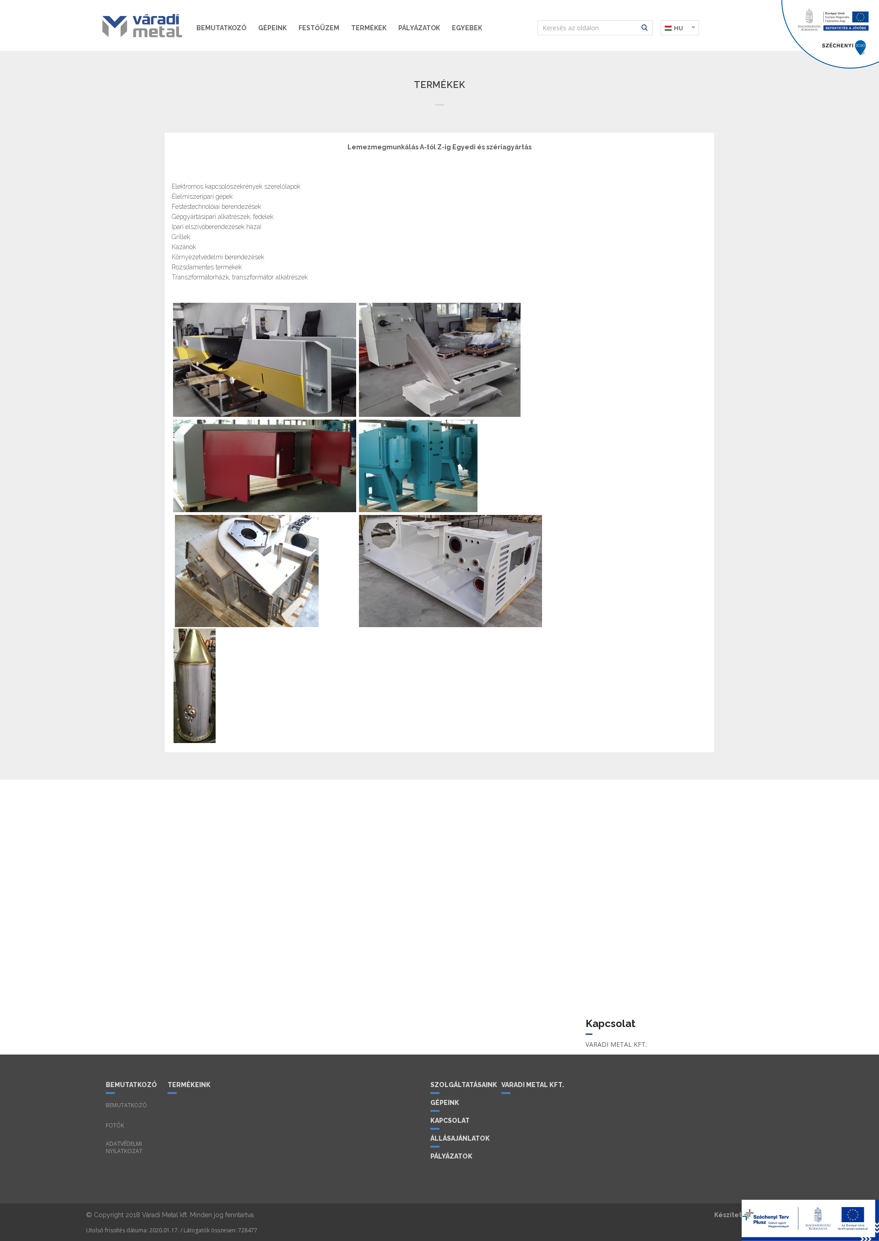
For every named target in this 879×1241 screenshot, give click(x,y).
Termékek (368, 28)
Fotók (115, 1125)
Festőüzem (318, 28)
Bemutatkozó (221, 28)
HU (678, 28)
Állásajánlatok (460, 1138)
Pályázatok (419, 28)
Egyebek (467, 28)
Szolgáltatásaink (462, 1084)
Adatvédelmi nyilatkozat (124, 1147)
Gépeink (272, 28)
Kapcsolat (450, 1120)
